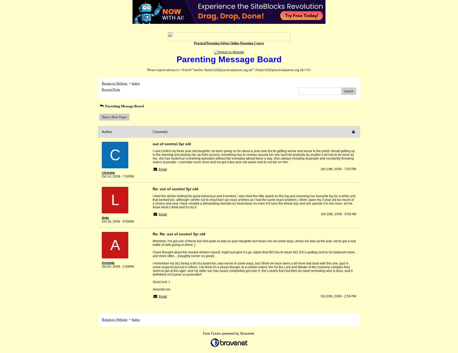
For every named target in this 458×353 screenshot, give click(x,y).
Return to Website (114, 83)
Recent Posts (111, 89)
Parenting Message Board (124, 106)
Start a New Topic (114, 117)
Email (163, 169)
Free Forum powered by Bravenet (229, 334)
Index (136, 83)
